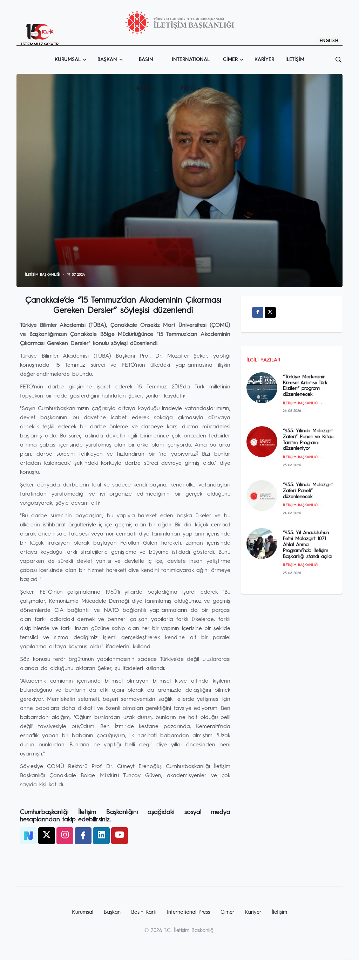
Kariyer (264, 59)
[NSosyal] (28, 835)
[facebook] (83, 835)
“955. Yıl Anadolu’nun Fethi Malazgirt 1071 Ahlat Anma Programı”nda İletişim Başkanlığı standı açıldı (307, 544)
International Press (188, 912)
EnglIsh (329, 41)
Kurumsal (68, 59)
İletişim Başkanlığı (42, 274)
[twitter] (46, 835)
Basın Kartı (145, 65)
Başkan (107, 59)
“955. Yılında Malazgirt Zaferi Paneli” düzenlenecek (308, 490)
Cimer (230, 59)
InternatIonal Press (191, 65)
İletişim (294, 59)
